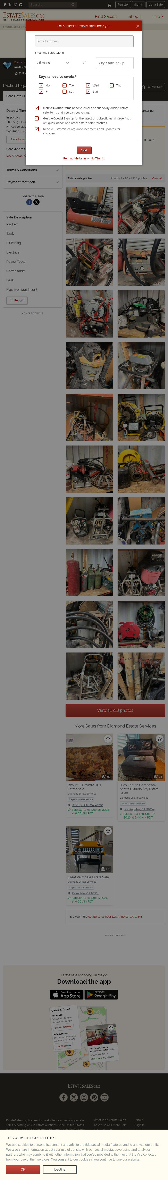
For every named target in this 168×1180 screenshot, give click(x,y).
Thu (118, 85)
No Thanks (98, 158)
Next (84, 150)
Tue (71, 85)
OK (23, 1169)
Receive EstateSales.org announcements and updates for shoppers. (81, 131)
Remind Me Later (74, 158)
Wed (96, 85)
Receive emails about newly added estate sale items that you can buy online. (85, 110)
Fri (47, 91)
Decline (59, 1169)
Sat (71, 91)
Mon (48, 85)
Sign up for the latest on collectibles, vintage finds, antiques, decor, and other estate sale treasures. (87, 121)
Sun (95, 91)
